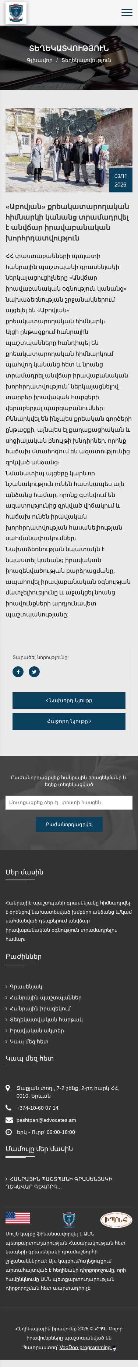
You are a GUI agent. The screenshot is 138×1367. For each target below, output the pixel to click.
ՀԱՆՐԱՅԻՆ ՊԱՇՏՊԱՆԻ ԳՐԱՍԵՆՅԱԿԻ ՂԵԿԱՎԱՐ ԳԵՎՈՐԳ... (59, 1183)
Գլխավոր (40, 60)
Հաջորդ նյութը (68, 721)
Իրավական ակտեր (36, 1030)
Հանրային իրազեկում (39, 1009)
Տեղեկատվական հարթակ (45, 1020)
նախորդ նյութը (70, 700)
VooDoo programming (86, 1347)
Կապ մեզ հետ (28, 1041)
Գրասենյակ (25, 987)
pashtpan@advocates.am (46, 1120)
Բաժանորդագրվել (69, 824)
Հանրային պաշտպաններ (45, 998)
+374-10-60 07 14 (38, 1108)
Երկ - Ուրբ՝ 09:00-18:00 (46, 1132)
